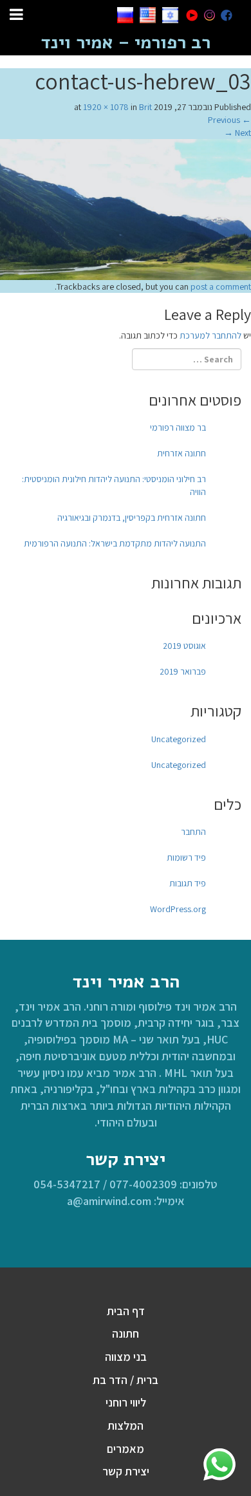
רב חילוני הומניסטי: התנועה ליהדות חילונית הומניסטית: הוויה (114, 485)
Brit (145, 107)
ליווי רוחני (126, 1402)
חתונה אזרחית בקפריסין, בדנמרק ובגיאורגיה (131, 517)
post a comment (221, 286)
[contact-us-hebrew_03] (125, 208)
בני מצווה (126, 1356)
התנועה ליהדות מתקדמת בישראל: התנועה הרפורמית (115, 543)
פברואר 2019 (183, 671)
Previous (229, 120)
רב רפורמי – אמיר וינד (125, 42)
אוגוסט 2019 (184, 645)
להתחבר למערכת (210, 335)
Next (237, 132)
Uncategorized (178, 739)
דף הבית (126, 1311)
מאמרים (125, 1448)
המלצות (125, 1425)
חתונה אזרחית (181, 453)
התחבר (193, 831)
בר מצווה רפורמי (178, 427)
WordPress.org (178, 909)
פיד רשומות (186, 857)
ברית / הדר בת (125, 1379)
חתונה (125, 1333)
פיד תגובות (187, 883)
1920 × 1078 (106, 107)
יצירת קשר (125, 1471)
